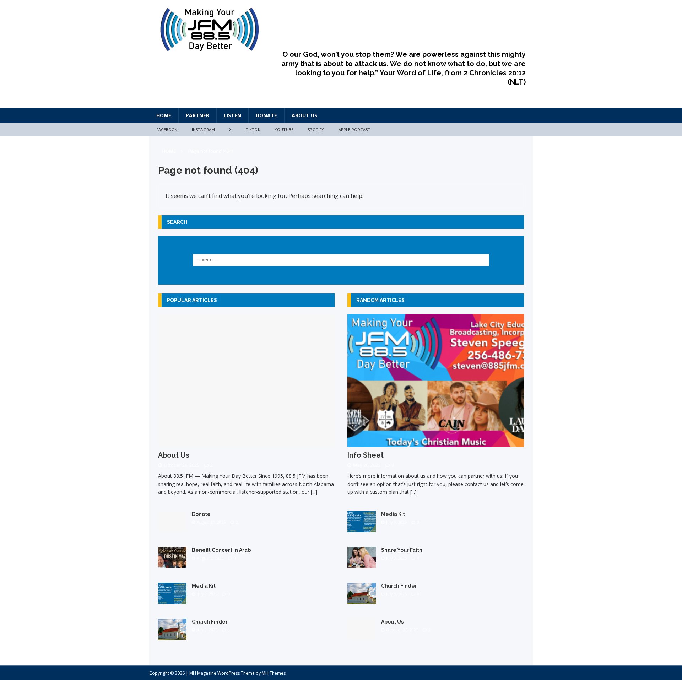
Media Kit (204, 586)
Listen (232, 115)
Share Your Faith (401, 550)
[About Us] (246, 442)
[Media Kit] (172, 599)
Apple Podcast (354, 129)
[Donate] (172, 527)
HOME (163, 115)
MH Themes (274, 673)
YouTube (284, 129)
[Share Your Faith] (361, 563)
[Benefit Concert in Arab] (172, 563)
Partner (197, 115)
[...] (314, 492)
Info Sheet (365, 455)
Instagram (203, 129)
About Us (304, 115)
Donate (266, 115)
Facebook (167, 129)
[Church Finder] (172, 635)
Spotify (316, 129)
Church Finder (210, 622)
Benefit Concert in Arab (221, 550)
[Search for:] (341, 260)
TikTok (253, 129)
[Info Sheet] (435, 442)
